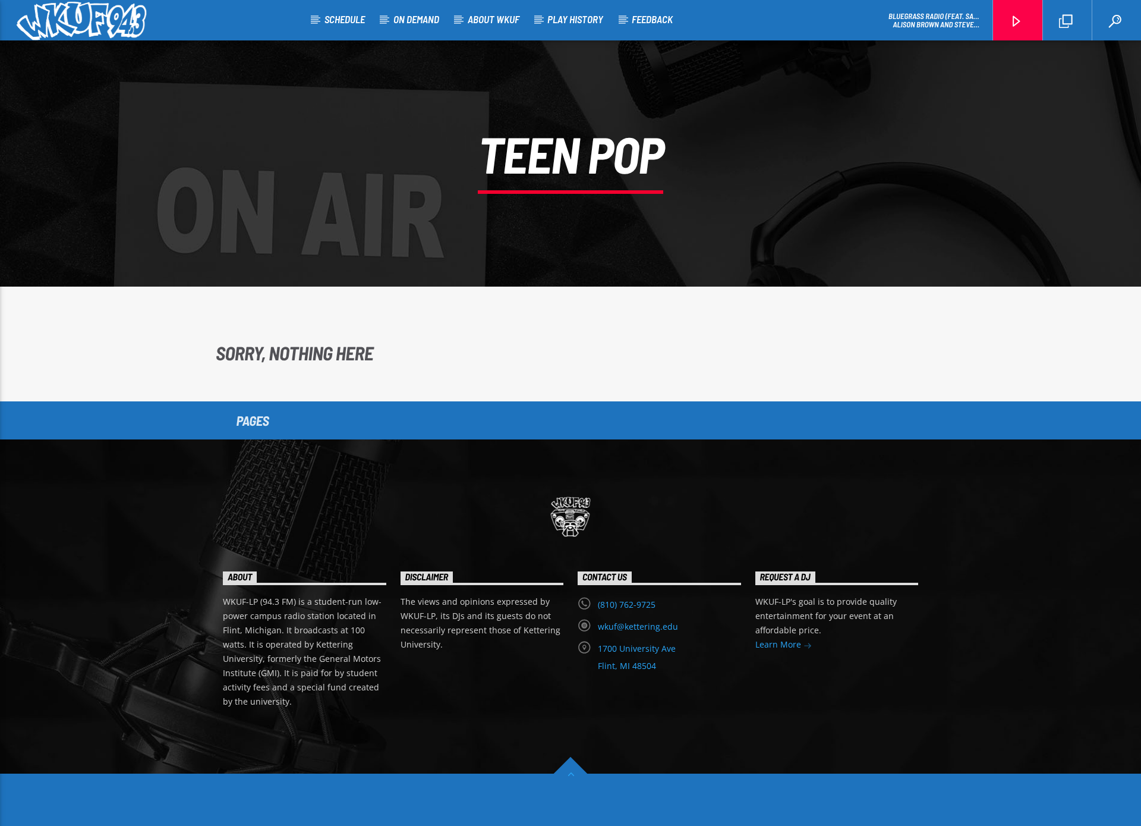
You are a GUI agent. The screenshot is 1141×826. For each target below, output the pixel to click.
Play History (575, 19)
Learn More (779, 644)
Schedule (344, 19)
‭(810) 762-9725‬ (626, 604)
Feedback (652, 19)
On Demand (416, 19)
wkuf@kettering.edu (638, 626)
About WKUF (493, 19)
